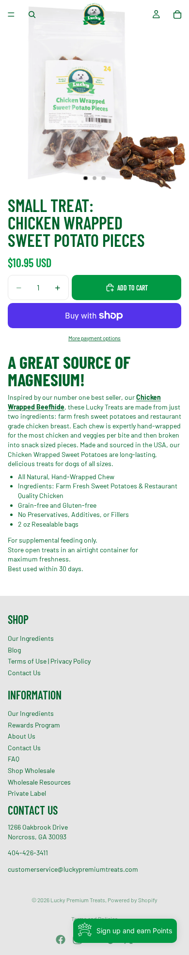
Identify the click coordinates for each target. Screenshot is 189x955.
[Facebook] (60, 939)
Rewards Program (34, 725)
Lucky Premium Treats (77, 899)
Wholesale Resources (39, 782)
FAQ (13, 759)
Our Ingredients (31, 638)
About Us (21, 736)
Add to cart (132, 288)
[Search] (32, 14)
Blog (14, 649)
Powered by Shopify (133, 899)
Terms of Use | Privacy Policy (49, 661)
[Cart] (177, 14)
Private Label (27, 793)
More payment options (94, 337)
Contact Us (24, 672)
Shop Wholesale (31, 770)
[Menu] (11, 14)
